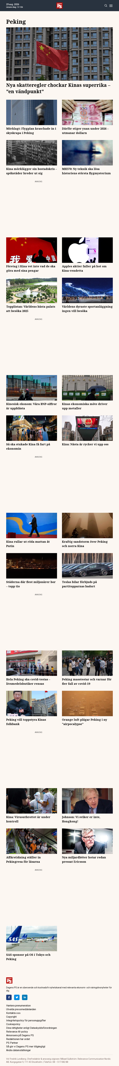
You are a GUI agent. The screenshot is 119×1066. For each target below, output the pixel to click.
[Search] (106, 6)
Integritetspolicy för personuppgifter (26, 1020)
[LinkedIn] (24, 997)
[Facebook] (9, 997)
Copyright (11, 1016)
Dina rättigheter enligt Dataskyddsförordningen (31, 1027)
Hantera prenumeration (18, 1005)
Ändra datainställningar (18, 1050)
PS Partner (12, 1042)
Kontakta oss (13, 1013)
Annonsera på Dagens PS (20, 1035)
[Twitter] (17, 997)
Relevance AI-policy (17, 1031)
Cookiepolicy (13, 1024)
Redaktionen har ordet (18, 1039)
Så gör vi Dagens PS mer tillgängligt (25, 1046)
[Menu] (111, 6)
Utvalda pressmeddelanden (21, 1009)
